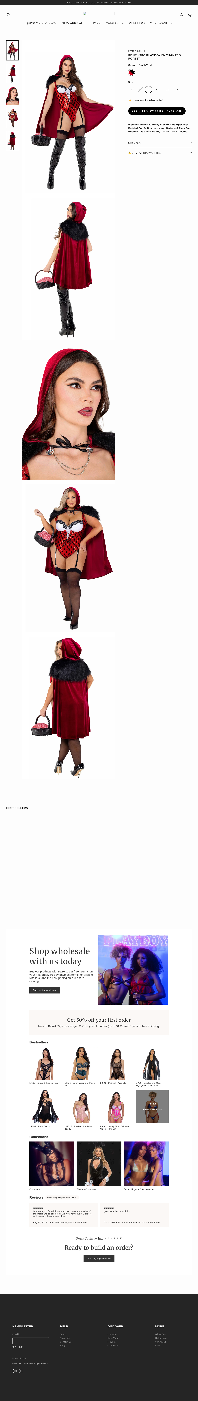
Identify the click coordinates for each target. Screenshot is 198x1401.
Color (140, 65)
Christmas (160, 1342)
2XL (178, 89)
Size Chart (134, 142)
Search (63, 1334)
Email (15, 1334)
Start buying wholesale (44, 990)
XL (157, 89)
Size (130, 82)
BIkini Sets (160, 1334)
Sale (157, 1345)
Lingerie (112, 1334)
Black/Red (131, 72)
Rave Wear (113, 1338)
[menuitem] (41, 23)
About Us (65, 1338)
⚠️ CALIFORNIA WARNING (144, 152)
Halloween (161, 1338)
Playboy (112, 1342)
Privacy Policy (19, 1358)
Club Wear (113, 1345)
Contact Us (65, 1342)
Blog (62, 1345)
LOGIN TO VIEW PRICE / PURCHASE (157, 111)
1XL (167, 89)
